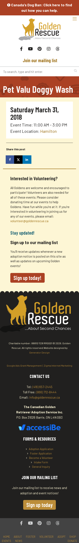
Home (6, 536)
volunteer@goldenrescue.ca (29, 221)
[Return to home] (39, 32)
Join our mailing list (39, 60)
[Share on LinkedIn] (27, 159)
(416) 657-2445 (42, 387)
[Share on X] (19, 159)
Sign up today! (27, 277)
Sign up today (39, 504)
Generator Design (39, 352)
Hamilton (48, 131)
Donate (72, 541)
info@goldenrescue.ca (44, 397)
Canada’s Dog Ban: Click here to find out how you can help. (41, 8)
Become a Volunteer (41, 458)
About (18, 536)
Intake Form (41, 462)
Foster (30, 536)
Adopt (62, 536)
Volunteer (46, 536)
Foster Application (41, 453)
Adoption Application (41, 449)
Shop (72, 536)
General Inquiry (41, 466)
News (18, 541)
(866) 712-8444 (46, 392)
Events (6, 541)
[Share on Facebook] (10, 159)
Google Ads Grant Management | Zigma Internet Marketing (39, 365)
